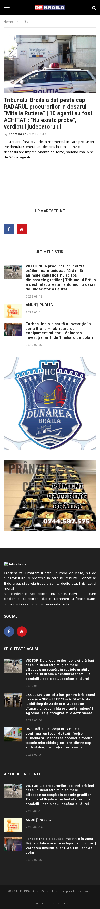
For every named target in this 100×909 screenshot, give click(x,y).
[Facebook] (9, 229)
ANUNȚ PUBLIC (39, 305)
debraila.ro (17, 134)
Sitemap (34, 903)
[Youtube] (22, 229)
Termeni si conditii (58, 903)
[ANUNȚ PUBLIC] (13, 311)
